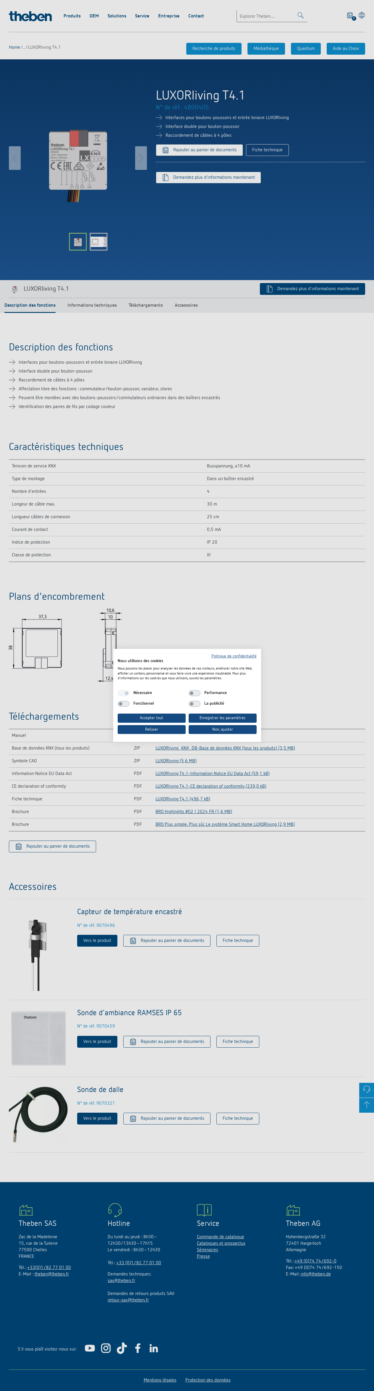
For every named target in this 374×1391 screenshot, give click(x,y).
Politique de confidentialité (234, 656)
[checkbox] (123, 693)
